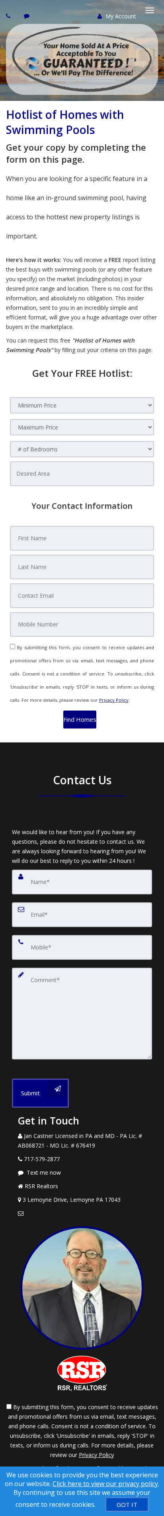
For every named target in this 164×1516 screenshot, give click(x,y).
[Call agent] (9, 16)
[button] (79, 719)
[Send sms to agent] (27, 16)
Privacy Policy (114, 700)
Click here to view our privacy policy (105, 1483)
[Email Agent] (82, 1213)
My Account (120, 16)
